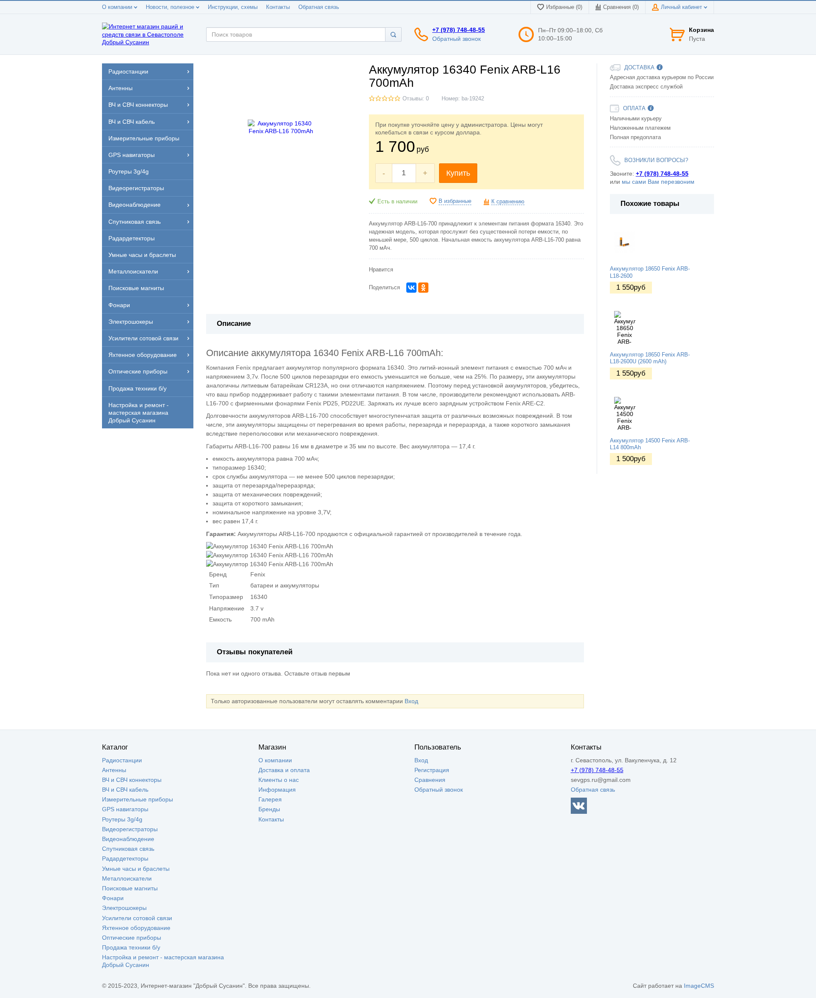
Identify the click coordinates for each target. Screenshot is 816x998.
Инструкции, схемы (233, 7)
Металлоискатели (127, 878)
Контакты (278, 7)
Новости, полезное (171, 7)
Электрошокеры (124, 907)
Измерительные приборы (137, 799)
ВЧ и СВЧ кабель (125, 789)
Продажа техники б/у (131, 947)
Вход (411, 701)
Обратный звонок (456, 38)
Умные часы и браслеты (136, 868)
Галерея (270, 799)
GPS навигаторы (125, 809)
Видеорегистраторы (130, 829)
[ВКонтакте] (411, 287)
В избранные (455, 201)
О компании (118, 7)
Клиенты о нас (278, 779)
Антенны (114, 770)
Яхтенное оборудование (136, 927)
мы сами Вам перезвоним (658, 181)
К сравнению (507, 202)
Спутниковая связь (128, 848)
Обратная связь (318, 7)
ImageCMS (699, 985)
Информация (277, 789)
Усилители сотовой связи (137, 918)
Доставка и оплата (284, 770)
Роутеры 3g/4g (122, 819)
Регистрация (431, 770)
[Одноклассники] (423, 287)
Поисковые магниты (130, 888)
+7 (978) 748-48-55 (458, 29)
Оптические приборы (131, 937)
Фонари (113, 898)
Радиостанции (122, 760)
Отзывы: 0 (415, 99)
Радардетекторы (125, 858)
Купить (458, 173)
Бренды (269, 809)
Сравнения (429, 779)
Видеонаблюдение (128, 838)
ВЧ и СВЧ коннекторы (132, 779)
